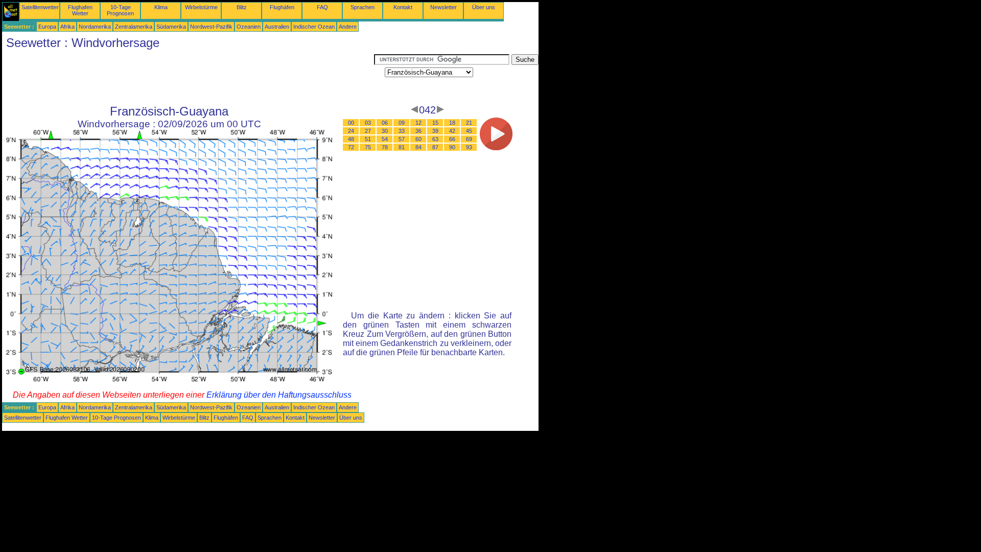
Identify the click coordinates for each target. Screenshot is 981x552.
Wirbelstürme (201, 7)
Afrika (67, 27)
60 (418, 139)
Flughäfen (282, 7)
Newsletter (443, 7)
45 (469, 131)
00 (351, 123)
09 (402, 123)
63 (435, 139)
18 (452, 123)
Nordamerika (95, 27)
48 (351, 139)
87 (435, 147)
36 (418, 131)
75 (368, 147)
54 (385, 139)
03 (368, 123)
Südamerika (171, 27)
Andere (348, 27)
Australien (277, 27)
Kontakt (402, 7)
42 (452, 131)
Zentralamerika (133, 27)
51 (368, 139)
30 (385, 131)
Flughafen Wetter (80, 10)
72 (351, 147)
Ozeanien (249, 27)
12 (418, 123)
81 (402, 147)
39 (435, 131)
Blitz (242, 7)
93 (469, 147)
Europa (47, 27)
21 (469, 123)
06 (385, 123)
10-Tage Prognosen (120, 10)
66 (452, 139)
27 (368, 131)
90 (452, 147)
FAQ (322, 7)
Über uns (483, 7)
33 (402, 131)
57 (402, 139)
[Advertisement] (188, 77)
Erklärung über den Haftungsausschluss (279, 394)
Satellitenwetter (40, 7)
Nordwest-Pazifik (211, 27)
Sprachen (363, 7)
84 (418, 147)
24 (351, 131)
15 (435, 123)
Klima (161, 7)
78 (385, 147)
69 (469, 139)
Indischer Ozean (314, 27)
